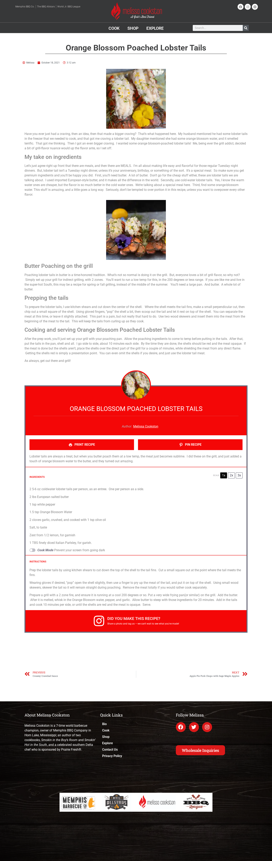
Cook (114, 28)
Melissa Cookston (145, 426)
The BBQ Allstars (46, 6)
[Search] (246, 28)
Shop (132, 28)
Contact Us (110, 749)
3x (239, 475)
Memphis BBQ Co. (24, 6)
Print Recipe (84, 444)
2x (231, 475)
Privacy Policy (112, 756)
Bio (104, 724)
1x (223, 475)
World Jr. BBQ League (68, 6)
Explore (155, 28)
